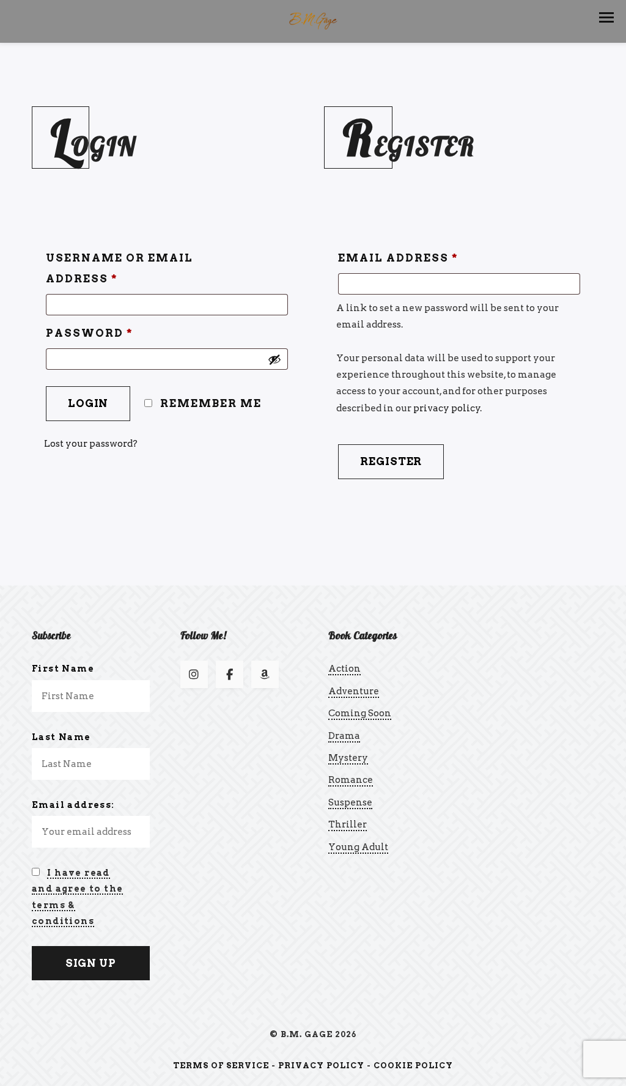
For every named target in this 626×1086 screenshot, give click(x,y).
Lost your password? (91, 443)
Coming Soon (359, 713)
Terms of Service (221, 1065)
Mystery (348, 757)
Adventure (353, 691)
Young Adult (358, 847)
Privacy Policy (321, 1065)
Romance (350, 779)
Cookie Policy (413, 1065)
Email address (398, 258)
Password (89, 333)
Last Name (61, 737)
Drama (344, 735)
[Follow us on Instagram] (194, 674)
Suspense (350, 802)
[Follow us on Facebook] (229, 674)
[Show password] (274, 359)
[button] (606, 17)
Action (344, 668)
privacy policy (447, 408)
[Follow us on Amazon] (265, 674)
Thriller (347, 824)
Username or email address (119, 268)
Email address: (73, 805)
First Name (63, 668)
